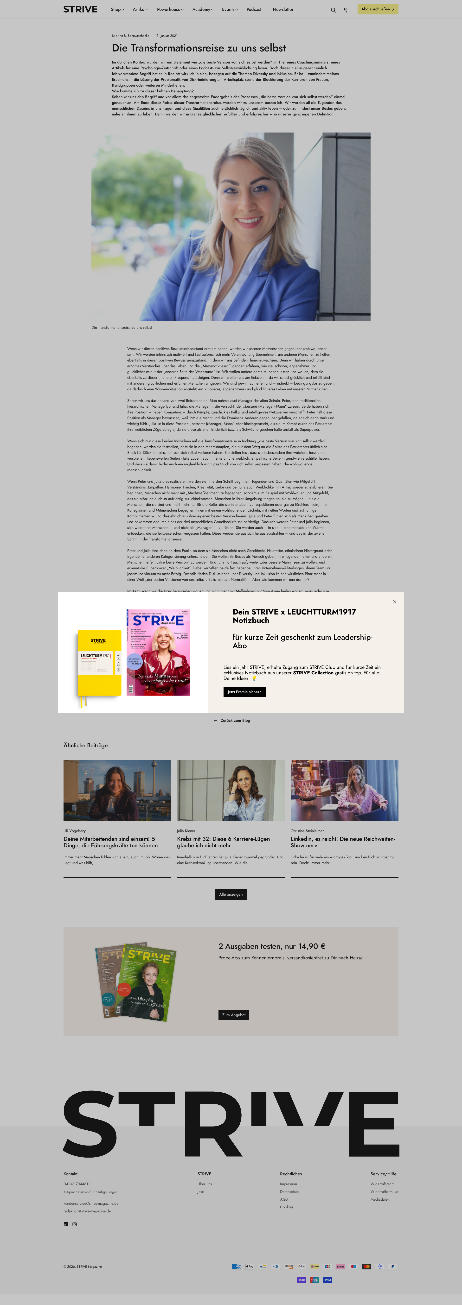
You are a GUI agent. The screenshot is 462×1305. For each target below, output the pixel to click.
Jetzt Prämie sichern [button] (245, 692)
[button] (395, 602)
